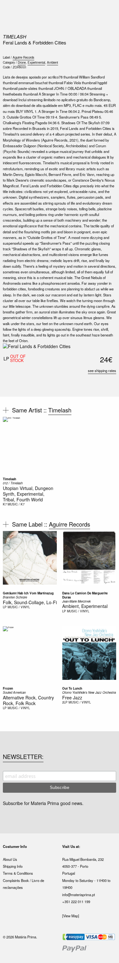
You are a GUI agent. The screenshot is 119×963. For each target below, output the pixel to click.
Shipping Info (13, 866)
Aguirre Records (23, 57)
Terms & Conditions (18, 873)
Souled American (14, 692)
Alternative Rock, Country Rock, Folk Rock (28, 700)
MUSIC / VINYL (19, 607)
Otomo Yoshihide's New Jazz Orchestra (89, 692)
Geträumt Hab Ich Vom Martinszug (28, 593)
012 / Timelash (13, 483)
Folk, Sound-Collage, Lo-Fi (30, 602)
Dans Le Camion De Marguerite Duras (85, 595)
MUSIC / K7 (16, 504)
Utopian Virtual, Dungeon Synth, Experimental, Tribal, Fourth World (28, 494)
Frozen (8, 688)
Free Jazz (72, 697)
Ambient (52, 62)
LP (5, 607)
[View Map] (70, 915)
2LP (65, 702)
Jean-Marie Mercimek (76, 601)
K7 (5, 504)
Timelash (14, 36)
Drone (22, 62)
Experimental (36, 62)
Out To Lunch (72, 688)
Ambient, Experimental (85, 606)
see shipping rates (102, 370)
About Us (10, 859)
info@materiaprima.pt (78, 894)
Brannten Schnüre (15, 597)
